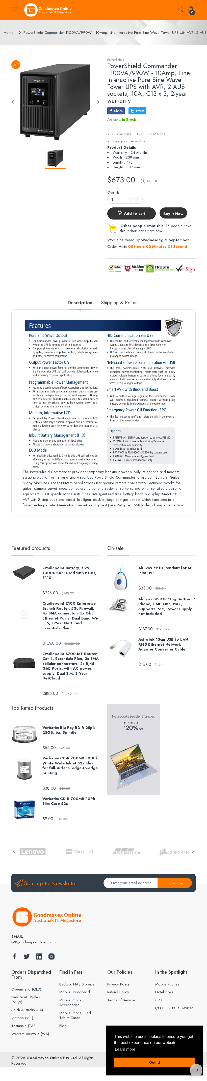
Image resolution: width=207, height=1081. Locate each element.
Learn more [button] (125, 1049)
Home (8, 32)
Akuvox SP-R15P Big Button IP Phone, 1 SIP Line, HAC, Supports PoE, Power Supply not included (166, 606)
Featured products (30, 548)
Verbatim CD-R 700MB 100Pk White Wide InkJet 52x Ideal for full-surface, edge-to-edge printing (70, 766)
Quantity (113, 192)
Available (138, 141)
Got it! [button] (154, 1062)
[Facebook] (14, 957)
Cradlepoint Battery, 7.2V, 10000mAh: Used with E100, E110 (69, 573)
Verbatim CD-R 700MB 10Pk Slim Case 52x (68, 801)
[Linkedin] (39, 957)
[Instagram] (51, 957)
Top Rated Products (32, 708)
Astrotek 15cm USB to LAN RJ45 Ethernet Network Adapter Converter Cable (163, 644)
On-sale (115, 548)
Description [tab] (80, 303)
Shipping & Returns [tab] (120, 303)
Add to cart (134, 213)
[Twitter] (27, 957)
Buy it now (173, 214)
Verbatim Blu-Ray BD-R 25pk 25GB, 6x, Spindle (68, 730)
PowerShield (115, 59)
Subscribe (175, 883)
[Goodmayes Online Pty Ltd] (48, 10)
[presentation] (13, 851)
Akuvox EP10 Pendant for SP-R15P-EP (166, 570)
